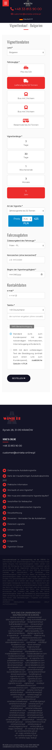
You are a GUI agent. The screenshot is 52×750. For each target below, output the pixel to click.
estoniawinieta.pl (37, 640)
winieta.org (18, 697)
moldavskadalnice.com (37, 654)
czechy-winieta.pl (17, 629)
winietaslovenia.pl (35, 713)
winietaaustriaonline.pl (26, 699)
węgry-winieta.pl (15, 729)
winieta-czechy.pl (34, 690)
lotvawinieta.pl (35, 649)
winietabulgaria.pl (37, 701)
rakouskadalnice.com (35, 660)
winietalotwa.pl (16, 708)
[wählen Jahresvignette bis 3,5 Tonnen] (26, 210)
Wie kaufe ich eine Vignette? (20, 490)
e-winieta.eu (26, 635)
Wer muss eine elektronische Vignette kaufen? (28, 496)
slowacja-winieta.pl (36, 667)
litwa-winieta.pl (34, 644)
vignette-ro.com (35, 681)
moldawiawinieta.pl (16, 656)
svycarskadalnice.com (16, 672)
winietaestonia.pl (18, 706)
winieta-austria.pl (17, 690)
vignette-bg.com (34, 676)
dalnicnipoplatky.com (34, 631)
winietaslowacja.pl (17, 715)
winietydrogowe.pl (15, 722)
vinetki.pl (40, 683)
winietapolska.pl (35, 710)
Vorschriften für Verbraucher (19, 501)
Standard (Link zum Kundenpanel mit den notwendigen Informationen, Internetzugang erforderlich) (27, 339)
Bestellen (17, 378)
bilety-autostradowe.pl (36, 619)
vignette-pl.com (35, 679)
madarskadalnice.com (14, 654)
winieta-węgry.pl (34, 694)
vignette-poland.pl (17, 681)
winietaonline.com (18, 710)
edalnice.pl (14, 638)
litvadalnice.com (18, 644)
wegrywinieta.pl (37, 688)
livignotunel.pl (33, 647)
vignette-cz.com (17, 679)
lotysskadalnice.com (34, 651)
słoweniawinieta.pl (19, 674)
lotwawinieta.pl (15, 651)
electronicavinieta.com (32, 638)
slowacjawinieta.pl (17, 669)
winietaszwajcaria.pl (16, 717)
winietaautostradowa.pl (17, 701)
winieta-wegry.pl (17, 694)
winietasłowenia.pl (36, 717)
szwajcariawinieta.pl (36, 672)
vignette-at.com (17, 676)
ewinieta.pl (31, 642)
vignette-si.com (15, 683)
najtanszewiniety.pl (35, 656)
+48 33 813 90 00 (28, 9)
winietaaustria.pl (32, 697)
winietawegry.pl (13, 719)
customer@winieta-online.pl (27, 14)
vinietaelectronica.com (26, 685)
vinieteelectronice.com (18, 688)
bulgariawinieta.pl (35, 622)
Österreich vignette (16, 524)
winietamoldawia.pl (33, 708)
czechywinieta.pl (35, 629)
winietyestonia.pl (18, 724)
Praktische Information (17, 484)
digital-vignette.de (35, 633)
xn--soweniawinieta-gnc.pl (26, 731)
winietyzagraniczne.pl (18, 726)
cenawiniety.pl (37, 624)
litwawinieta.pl (18, 647)
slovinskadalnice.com (16, 667)
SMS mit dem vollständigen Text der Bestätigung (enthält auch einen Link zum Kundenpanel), (27, 357)
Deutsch (27, 19)
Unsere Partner (14, 535)
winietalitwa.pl (34, 706)
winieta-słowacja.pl (33, 692)
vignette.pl (29, 683)
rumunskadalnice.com (35, 663)
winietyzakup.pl (36, 726)
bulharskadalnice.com (18, 624)
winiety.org (41, 719)
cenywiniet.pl (16, 626)
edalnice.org (39, 635)
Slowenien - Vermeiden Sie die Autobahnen (26, 518)
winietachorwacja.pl (17, 704)
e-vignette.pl (12, 635)
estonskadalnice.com (14, 642)
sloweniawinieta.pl (35, 669)
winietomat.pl (28, 719)
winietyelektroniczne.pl (35, 722)
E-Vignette (12, 541)
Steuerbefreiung (14, 513)
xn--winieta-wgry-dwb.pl (26, 738)
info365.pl (42, 642)
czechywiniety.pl (15, 631)
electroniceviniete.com (17, 640)
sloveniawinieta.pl (15, 665)
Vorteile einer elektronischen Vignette (24, 507)
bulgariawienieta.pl (17, 622)
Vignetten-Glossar (15, 547)
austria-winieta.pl (17, 617)
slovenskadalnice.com (34, 665)
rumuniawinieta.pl (15, 663)
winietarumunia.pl (17, 713)
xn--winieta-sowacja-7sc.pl (26, 735)
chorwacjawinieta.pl (33, 626)
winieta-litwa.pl (16, 692)
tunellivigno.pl (35, 674)
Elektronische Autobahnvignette (21, 470)
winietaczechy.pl (36, 704)
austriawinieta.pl (35, 617)
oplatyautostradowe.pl (17, 658)
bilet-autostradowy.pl (15, 619)
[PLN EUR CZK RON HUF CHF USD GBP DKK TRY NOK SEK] (27, 219)
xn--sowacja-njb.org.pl (34, 729)
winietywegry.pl (34, 724)
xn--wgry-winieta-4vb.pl (26, 733)
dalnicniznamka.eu (16, 633)
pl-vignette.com (37, 658)
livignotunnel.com (18, 649)
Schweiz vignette (15, 530)
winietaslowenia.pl (35, 715)
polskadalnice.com (15, 660)
